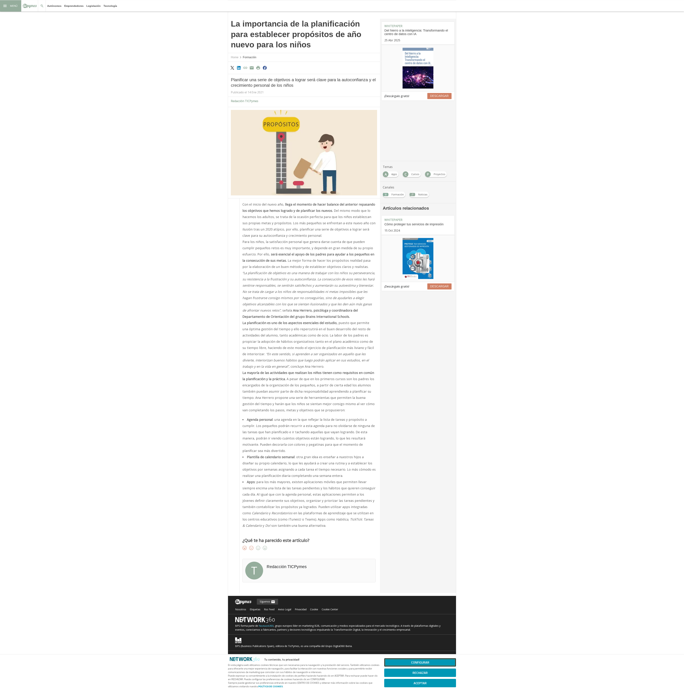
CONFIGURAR (420, 662)
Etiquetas (255, 609)
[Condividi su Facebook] (265, 67)
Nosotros (240, 609)
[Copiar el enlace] (245, 67)
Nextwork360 (266, 625)
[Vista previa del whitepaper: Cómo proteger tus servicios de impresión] (418, 258)
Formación (249, 57)
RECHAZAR (420, 672)
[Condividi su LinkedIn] (239, 67)
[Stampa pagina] (258, 67)
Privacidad (301, 609)
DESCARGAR (439, 95)
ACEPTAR (420, 683)
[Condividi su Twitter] (232, 67)
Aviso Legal (284, 609)
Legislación (93, 5)
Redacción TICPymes (244, 101)
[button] (10, 6)
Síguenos (265, 601)
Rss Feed (269, 609)
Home (235, 57)
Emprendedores (74, 5)
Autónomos (54, 5)
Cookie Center (330, 609)
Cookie (314, 609)
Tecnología (110, 5)
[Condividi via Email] (252, 67)
